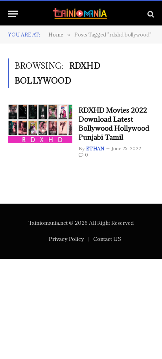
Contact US (107, 238)
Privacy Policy (66, 238)
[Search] (150, 14)
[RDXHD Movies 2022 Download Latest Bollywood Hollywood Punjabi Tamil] (40, 123)
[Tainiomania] (81, 14)
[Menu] (13, 14)
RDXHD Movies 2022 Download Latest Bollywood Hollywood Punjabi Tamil (114, 124)
